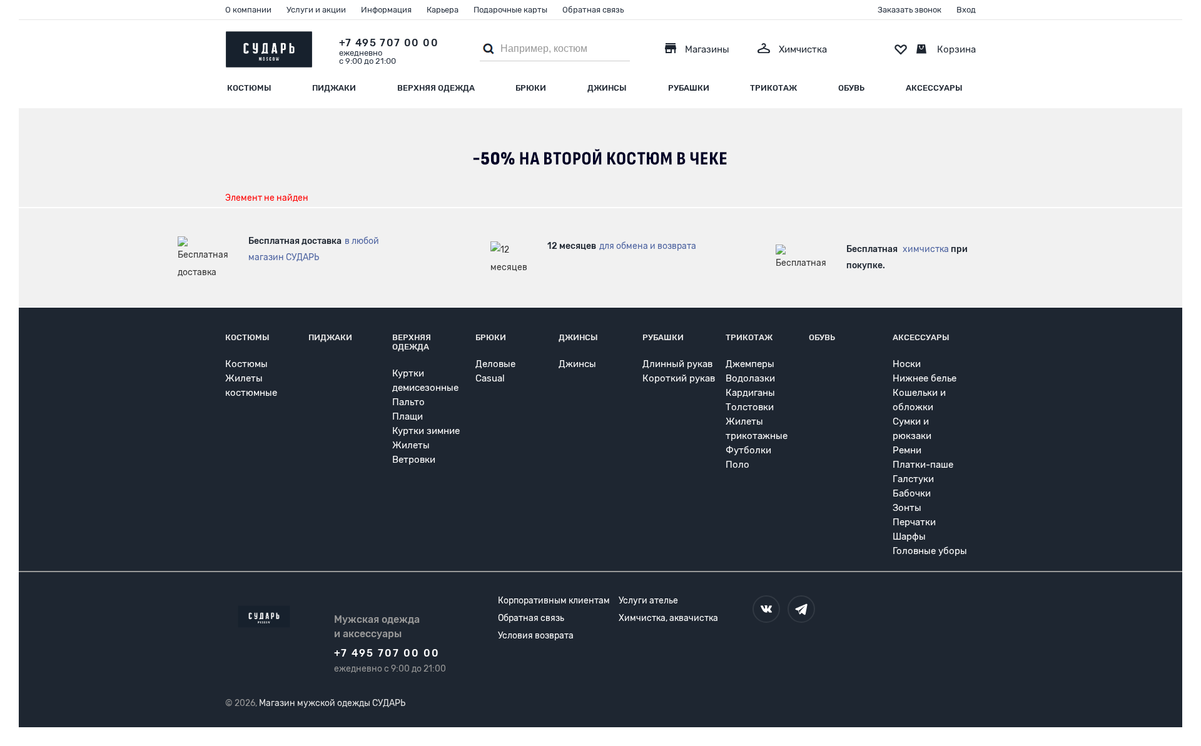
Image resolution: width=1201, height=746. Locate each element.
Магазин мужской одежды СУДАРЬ (332, 703)
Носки (907, 364)
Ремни (907, 450)
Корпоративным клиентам (554, 600)
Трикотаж (773, 88)
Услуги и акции (316, 9)
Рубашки (688, 88)
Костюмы (249, 88)
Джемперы (750, 364)
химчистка (926, 249)
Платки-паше (923, 464)
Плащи (407, 416)
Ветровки (413, 459)
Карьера (443, 9)
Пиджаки (334, 88)
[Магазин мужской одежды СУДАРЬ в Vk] (766, 609)
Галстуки (913, 479)
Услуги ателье (648, 600)
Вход (966, 10)
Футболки (748, 450)
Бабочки (912, 493)
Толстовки (750, 407)
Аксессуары (934, 88)
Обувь (851, 88)
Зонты (907, 507)
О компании (248, 9)
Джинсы (607, 88)
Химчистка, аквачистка (668, 618)
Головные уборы (930, 551)
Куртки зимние (426, 430)
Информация (386, 9)
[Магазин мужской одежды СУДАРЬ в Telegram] (801, 609)
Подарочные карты (510, 9)
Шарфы (909, 536)
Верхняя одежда (436, 88)
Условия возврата (536, 635)
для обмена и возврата (647, 246)
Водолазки (750, 378)
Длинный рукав (677, 364)
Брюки (530, 88)
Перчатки (914, 522)
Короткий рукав (678, 378)
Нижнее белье (924, 378)
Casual (490, 378)
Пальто (408, 402)
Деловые (495, 364)
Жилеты (411, 445)
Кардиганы (750, 392)
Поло (737, 464)
